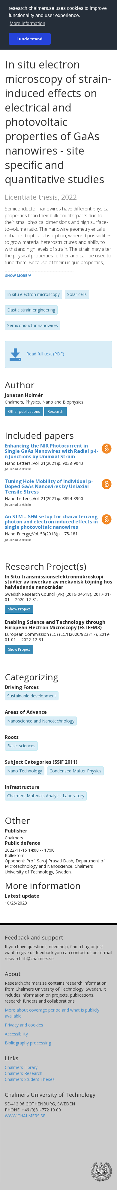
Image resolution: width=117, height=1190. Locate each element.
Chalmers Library (21, 1067)
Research (55, 411)
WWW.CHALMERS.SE (25, 1116)
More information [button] (27, 23)
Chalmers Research (23, 1073)
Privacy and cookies (24, 1025)
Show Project (19, 609)
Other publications (24, 411)
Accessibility (16, 1034)
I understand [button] (29, 38)
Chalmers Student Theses (30, 1079)
